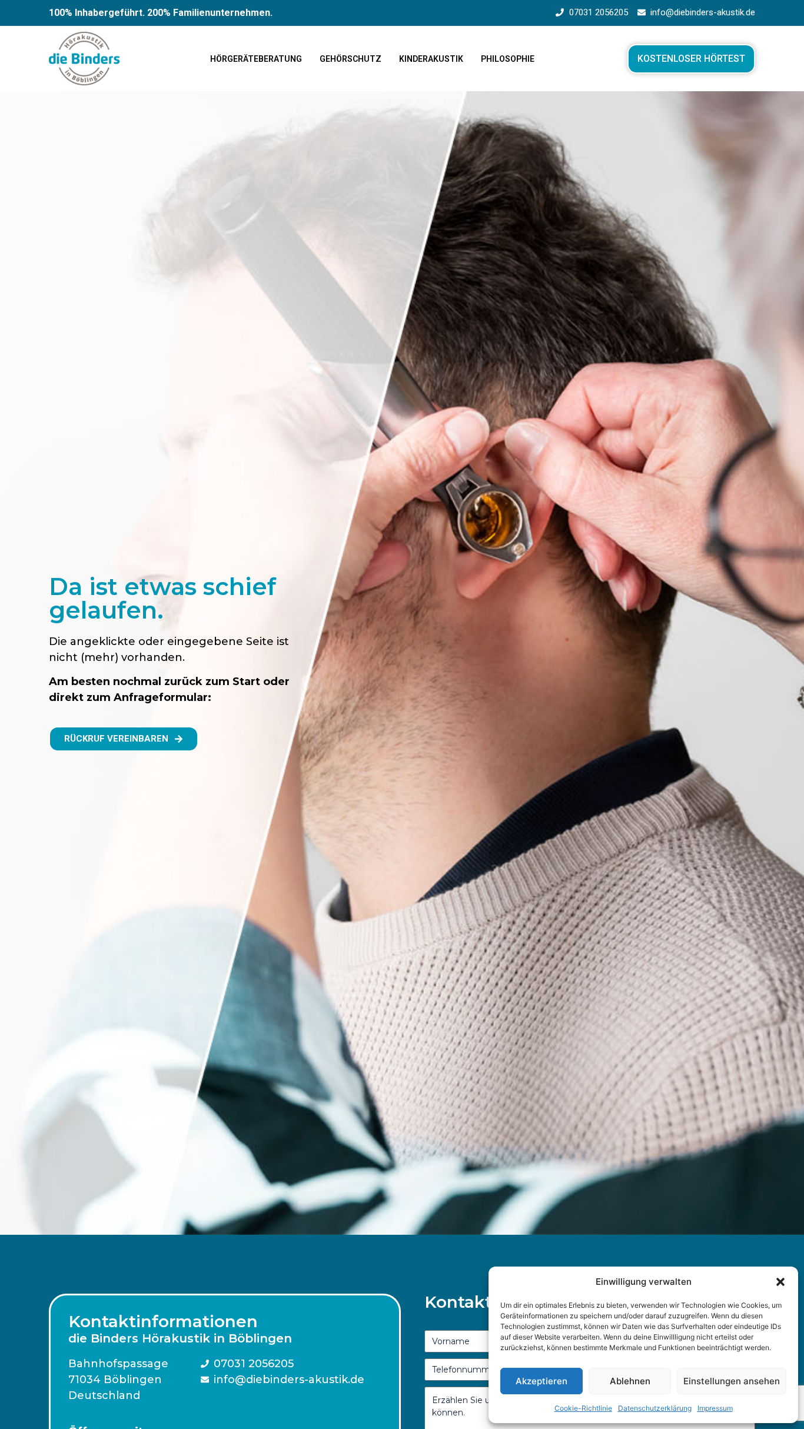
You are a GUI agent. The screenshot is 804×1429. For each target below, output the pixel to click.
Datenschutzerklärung (655, 1408)
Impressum (715, 1408)
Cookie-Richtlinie (583, 1408)
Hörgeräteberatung (256, 59)
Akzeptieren (541, 1381)
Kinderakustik (431, 59)
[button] (780, 1282)
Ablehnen (630, 1381)
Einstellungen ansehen (731, 1381)
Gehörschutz (350, 59)
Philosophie (507, 59)
